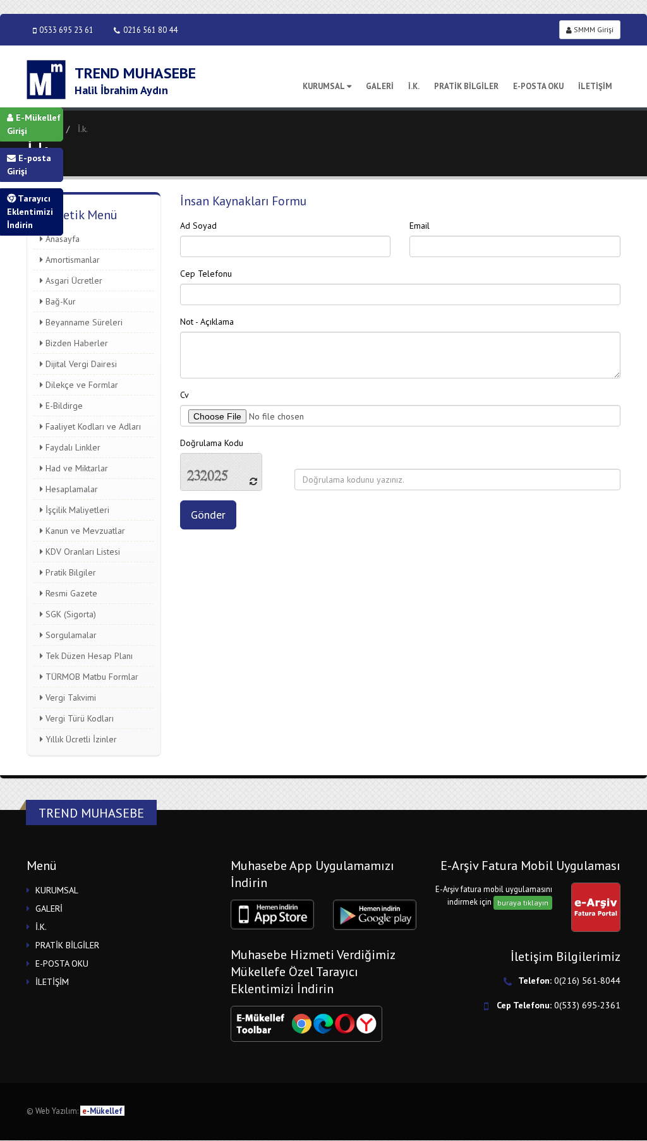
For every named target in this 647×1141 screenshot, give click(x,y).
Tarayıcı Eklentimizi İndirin (30, 212)
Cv (184, 395)
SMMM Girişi (593, 29)
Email (419, 225)
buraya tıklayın (522, 902)
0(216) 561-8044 (587, 980)
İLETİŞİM (595, 86)
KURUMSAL (324, 86)
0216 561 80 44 (150, 30)
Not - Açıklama (207, 321)
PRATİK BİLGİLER (466, 86)
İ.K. (414, 86)
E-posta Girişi (29, 164)
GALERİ (380, 86)
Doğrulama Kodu (211, 443)
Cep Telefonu (206, 273)
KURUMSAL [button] (56, 890)
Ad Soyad (198, 225)
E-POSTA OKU (538, 86)
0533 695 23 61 (66, 30)
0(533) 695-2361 (587, 1005)
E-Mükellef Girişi (34, 124)
